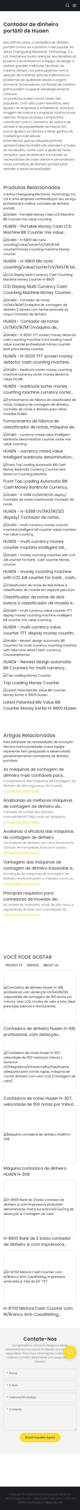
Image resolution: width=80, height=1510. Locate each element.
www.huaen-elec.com (48, 1498)
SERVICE (33, 965)
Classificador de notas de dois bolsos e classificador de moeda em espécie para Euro (39, 600)
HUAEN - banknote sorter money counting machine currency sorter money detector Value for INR (37, 389)
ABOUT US (50, 965)
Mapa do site (54, 1502)
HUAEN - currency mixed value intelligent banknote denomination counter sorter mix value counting (37, 454)
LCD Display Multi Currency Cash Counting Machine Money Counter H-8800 (37, 289)
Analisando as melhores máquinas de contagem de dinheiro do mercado (37, 803)
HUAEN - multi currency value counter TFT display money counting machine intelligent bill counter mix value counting (39, 630)
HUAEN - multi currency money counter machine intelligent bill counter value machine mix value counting (36, 544)
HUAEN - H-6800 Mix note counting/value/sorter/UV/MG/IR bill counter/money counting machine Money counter (39, 264)
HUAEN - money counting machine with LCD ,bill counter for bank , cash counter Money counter (39, 574)
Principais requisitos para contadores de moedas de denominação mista (30, 896)
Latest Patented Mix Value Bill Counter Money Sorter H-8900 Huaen (40, 705)
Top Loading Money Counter (31, 683)
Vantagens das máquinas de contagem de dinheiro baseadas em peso (39, 865)
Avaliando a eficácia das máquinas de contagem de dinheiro (38, 834)
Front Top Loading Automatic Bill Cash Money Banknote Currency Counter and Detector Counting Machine (35, 484)
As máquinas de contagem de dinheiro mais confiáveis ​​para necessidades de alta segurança (36, 772)
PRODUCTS (14, 965)
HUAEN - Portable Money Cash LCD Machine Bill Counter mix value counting (37, 229)
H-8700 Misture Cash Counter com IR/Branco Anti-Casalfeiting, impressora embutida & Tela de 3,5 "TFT (39, 1311)
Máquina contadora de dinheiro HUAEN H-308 (35, 1171)
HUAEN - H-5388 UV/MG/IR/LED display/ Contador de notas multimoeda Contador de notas (35, 514)
